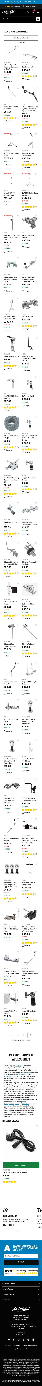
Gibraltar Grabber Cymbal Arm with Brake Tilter (30, 973)
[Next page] (30, 1035)
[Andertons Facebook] (13, 1339)
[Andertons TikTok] (23, 1339)
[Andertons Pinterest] (33, 1339)
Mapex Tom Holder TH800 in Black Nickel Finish (11, 929)
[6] (18, 1022)
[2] (36, 76)
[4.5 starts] (28, 76)
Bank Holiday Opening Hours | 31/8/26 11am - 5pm (21, 2)
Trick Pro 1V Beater (28, 644)
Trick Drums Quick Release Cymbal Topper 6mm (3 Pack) (11, 885)
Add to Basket (21, 1165)
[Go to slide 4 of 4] (24, 1231)
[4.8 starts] (28, 164)
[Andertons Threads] (28, 1339)
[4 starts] (28, 489)
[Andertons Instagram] (18, 1339)
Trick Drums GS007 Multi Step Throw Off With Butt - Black (29, 929)
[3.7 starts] (28, 573)
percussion (7, 1076)
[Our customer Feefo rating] (21, 1272)
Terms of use (8, 1345)
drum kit (18, 1066)
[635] (18, 1182)
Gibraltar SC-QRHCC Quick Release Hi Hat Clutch (29, 438)
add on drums (20, 1074)
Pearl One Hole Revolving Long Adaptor (9, 801)
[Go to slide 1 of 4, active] (18, 1231)
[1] (36, 124)
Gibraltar (25, 1104)
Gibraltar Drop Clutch (11, 356)
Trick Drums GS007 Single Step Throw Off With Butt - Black (29, 840)
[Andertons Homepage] (9, 12)
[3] (18, 118)
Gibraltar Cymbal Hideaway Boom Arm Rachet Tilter (11, 67)
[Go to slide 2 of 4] (20, 1231)
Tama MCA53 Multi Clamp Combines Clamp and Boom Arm (29, 279)
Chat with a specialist (22, 1349)
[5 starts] (10, 118)
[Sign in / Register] (27, 11)
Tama (17, 1104)
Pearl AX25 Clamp (28, 317)
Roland (11, 1104)
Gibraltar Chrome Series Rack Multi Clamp (28, 604)
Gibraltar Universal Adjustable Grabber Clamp (11, 279)
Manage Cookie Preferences (30, 1345)
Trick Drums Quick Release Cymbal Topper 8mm (28, 721)
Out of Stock (27, 161)
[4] (18, 573)
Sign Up (21, 1262)
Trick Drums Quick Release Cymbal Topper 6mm (10, 761)
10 (30, 1198)
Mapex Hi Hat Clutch (29, 1011)
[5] (18, 533)
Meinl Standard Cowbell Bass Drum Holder (29, 359)
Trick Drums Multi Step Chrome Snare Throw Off (11, 480)
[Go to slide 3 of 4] (22, 1231)
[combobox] (21, 19)
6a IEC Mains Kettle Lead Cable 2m (15, 1172)
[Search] (38, 19)
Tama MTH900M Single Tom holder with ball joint (12, 237)
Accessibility (17, 1345)
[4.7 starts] (10, 365)
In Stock (7, 77)
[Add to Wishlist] (18, 46)
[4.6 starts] (10, 533)
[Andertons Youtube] (9, 1339)
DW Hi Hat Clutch (28, 396)
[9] (36, 164)
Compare (9, 81)
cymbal (26, 1072)
